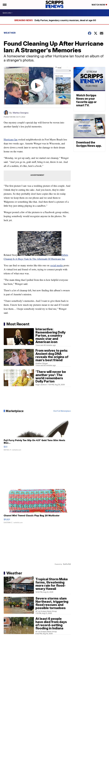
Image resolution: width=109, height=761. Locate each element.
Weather (10, 32)
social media (56, 265)
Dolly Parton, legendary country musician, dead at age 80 (65, 20)
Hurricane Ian (11, 139)
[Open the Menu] (4, 4)
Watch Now (99, 4)
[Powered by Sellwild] (67, 564)
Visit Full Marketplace (62, 411)
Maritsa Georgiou (20, 112)
